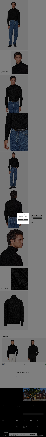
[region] (23, 218)
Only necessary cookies (23, 221)
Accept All (23, 219)
